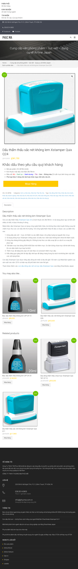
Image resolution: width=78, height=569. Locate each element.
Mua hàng (30, 183)
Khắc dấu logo (54, 195)
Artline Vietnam (9, 552)
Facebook (6, 31)
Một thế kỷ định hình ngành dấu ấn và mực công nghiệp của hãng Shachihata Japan (28, 524)
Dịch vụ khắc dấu (7, 65)
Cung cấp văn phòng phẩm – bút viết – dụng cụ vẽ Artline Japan (30, 63)
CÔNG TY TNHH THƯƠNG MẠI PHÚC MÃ (15, 474)
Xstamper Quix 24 (25, 220)
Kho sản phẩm (8, 544)
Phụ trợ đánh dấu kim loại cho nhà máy (14, 529)
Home (4, 63)
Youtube (17, 31)
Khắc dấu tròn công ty (43, 198)
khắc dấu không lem (43, 195)
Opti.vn (6, 556)
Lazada (6, 563)
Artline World (8, 548)
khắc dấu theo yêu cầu (21, 198)
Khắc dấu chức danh (67, 193)
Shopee (6, 559)
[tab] (7, 205)
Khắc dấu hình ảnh (32, 195)
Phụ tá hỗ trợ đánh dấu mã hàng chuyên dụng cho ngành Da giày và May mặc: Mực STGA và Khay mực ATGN (37, 534)
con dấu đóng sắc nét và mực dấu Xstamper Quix (35, 266)
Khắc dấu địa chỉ (21, 195)
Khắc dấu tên (10, 198)
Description (7, 205)
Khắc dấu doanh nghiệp (9, 195)
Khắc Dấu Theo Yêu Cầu (37, 193)
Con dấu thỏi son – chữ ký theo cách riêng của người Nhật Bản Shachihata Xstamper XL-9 (30, 519)
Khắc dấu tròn (32, 198)
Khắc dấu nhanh (63, 195)
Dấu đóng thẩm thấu (55, 193)
